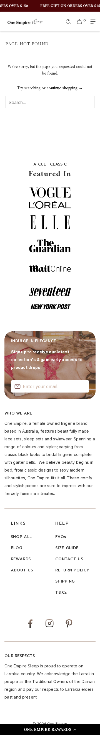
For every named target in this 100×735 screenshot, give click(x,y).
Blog (16, 548)
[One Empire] (25, 21)
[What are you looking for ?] (68, 21)
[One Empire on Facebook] (30, 627)
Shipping (65, 581)
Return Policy (72, 570)
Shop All (21, 537)
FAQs (60, 537)
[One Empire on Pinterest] (69, 627)
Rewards (21, 559)
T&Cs (61, 592)
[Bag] (79, 21)
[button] (50, 729)
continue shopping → (65, 88)
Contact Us (69, 559)
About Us (22, 570)
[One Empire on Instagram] (49, 627)
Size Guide (66, 548)
